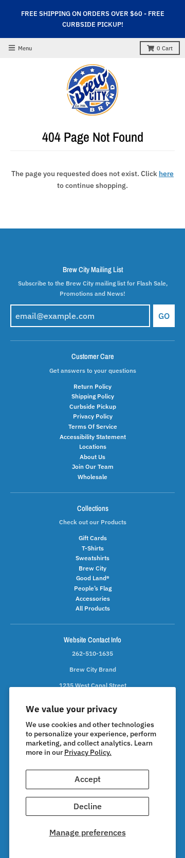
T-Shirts (93, 548)
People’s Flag (93, 588)
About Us (92, 456)
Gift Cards (93, 537)
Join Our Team (93, 466)
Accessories (93, 598)
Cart (165, 48)
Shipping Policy (92, 396)
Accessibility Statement (93, 436)
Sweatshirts (92, 558)
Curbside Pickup (92, 406)
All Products (93, 608)
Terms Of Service (92, 426)
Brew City (92, 568)
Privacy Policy (93, 416)
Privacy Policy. (88, 752)
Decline (87, 806)
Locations (92, 446)
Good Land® (92, 578)
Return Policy (92, 386)
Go (164, 316)
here (166, 173)
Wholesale (92, 476)
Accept (88, 779)
